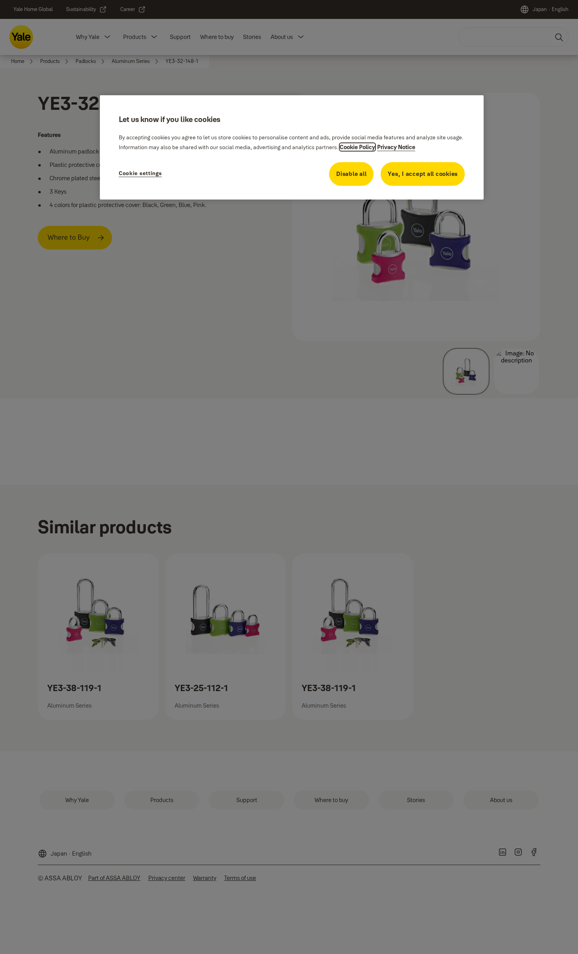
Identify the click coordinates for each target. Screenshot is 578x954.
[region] (292, 147)
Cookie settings (140, 173)
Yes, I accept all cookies (423, 173)
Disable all (351, 173)
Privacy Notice (396, 147)
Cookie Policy (357, 147)
